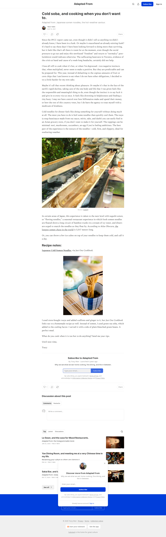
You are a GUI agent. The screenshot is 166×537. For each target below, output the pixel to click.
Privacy (80, 521)
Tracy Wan (51, 27)
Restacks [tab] (57, 403)
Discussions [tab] (59, 431)
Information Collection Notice (82, 497)
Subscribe (147, 4)
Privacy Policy (100, 497)
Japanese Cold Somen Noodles (56, 250)
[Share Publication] (138, 4)
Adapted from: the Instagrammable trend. (58, 441)
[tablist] (51, 403)
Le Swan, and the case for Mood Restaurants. (65, 438)
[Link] (39, 245)
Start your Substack (77, 527)
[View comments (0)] (52, 34)
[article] (83, 442)
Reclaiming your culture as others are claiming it (60, 459)
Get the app (94, 527)
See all (46, 487)
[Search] (133, 4)
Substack (71, 532)
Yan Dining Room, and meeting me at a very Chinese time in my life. (72, 455)
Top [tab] (44, 431)
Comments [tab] (47, 403)
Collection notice (97, 521)
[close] (104, 463)
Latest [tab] (50, 431)
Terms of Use (94, 495)
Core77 (85, 210)
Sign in (159, 4)
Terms (87, 521)
